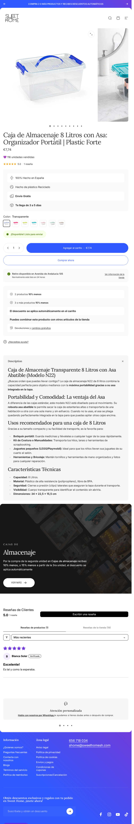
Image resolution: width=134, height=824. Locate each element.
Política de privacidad (48, 752)
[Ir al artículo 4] (62, 126)
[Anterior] (4, 4)
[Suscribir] (70, 811)
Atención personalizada (66, 710)
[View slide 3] (68, 726)
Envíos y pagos (44, 762)
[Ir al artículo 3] (58, 126)
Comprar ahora (66, 260)
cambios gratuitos (41, 328)
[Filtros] (6, 637)
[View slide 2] (64, 726)
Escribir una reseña (84, 614)
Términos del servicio (15, 770)
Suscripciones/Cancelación (51, 774)
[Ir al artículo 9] (82, 126)
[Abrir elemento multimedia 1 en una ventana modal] (91, 34)
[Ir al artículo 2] (54, 126)
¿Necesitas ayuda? (18, 341)
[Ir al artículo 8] (78, 126)
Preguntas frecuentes (15, 752)
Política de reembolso (15, 774)
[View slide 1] (60, 726)
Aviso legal (42, 747)
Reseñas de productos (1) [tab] (34, 627)
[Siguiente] (127, 4)
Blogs (6, 765)
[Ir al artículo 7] (74, 126)
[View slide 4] (72, 726)
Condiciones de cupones (45, 768)
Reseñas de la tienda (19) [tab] (97, 627)
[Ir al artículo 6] (70, 126)
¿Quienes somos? (13, 747)
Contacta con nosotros (10, 759)
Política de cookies (46, 757)
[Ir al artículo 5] (66, 126)
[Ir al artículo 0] (50, 126)
